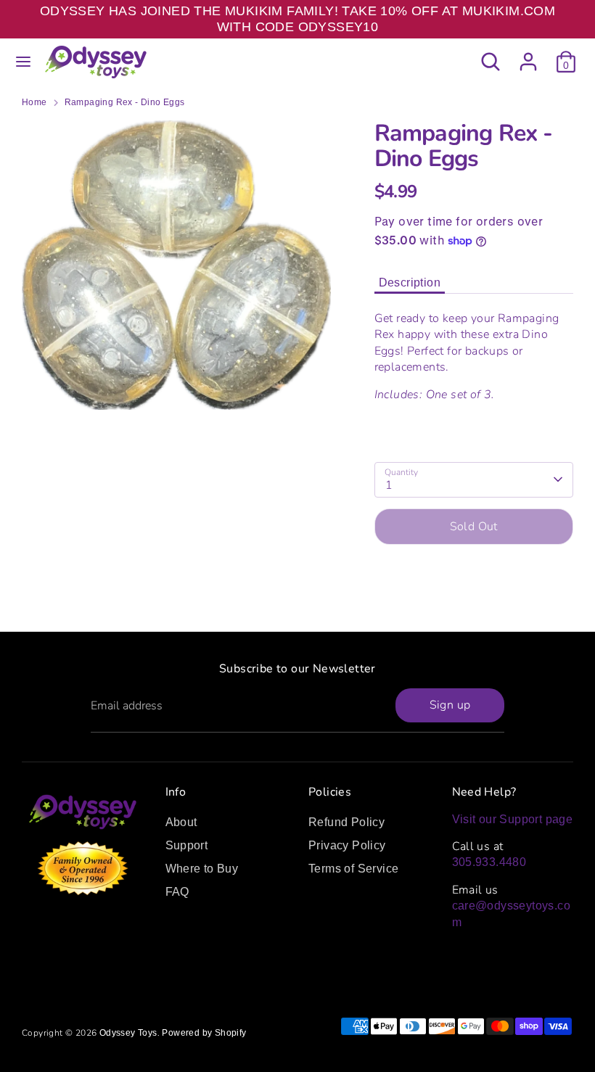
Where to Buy (202, 868)
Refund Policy (346, 822)
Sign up (450, 705)
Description (409, 282)
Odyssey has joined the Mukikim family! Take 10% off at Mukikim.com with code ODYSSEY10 (297, 19)
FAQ (177, 892)
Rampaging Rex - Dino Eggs (125, 102)
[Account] (528, 55)
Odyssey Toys (128, 1033)
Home (34, 102)
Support (186, 845)
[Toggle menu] (23, 61)
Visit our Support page (512, 819)
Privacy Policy (347, 845)
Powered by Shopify (204, 1033)
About (181, 822)
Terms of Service (353, 868)
